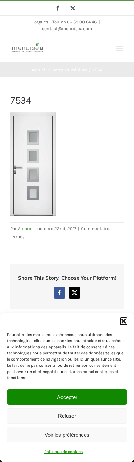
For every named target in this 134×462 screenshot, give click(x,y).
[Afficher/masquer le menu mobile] (120, 48)
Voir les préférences (67, 435)
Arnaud (25, 228)
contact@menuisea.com (67, 28)
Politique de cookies (63, 451)
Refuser (67, 416)
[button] (123, 321)
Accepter (67, 397)
